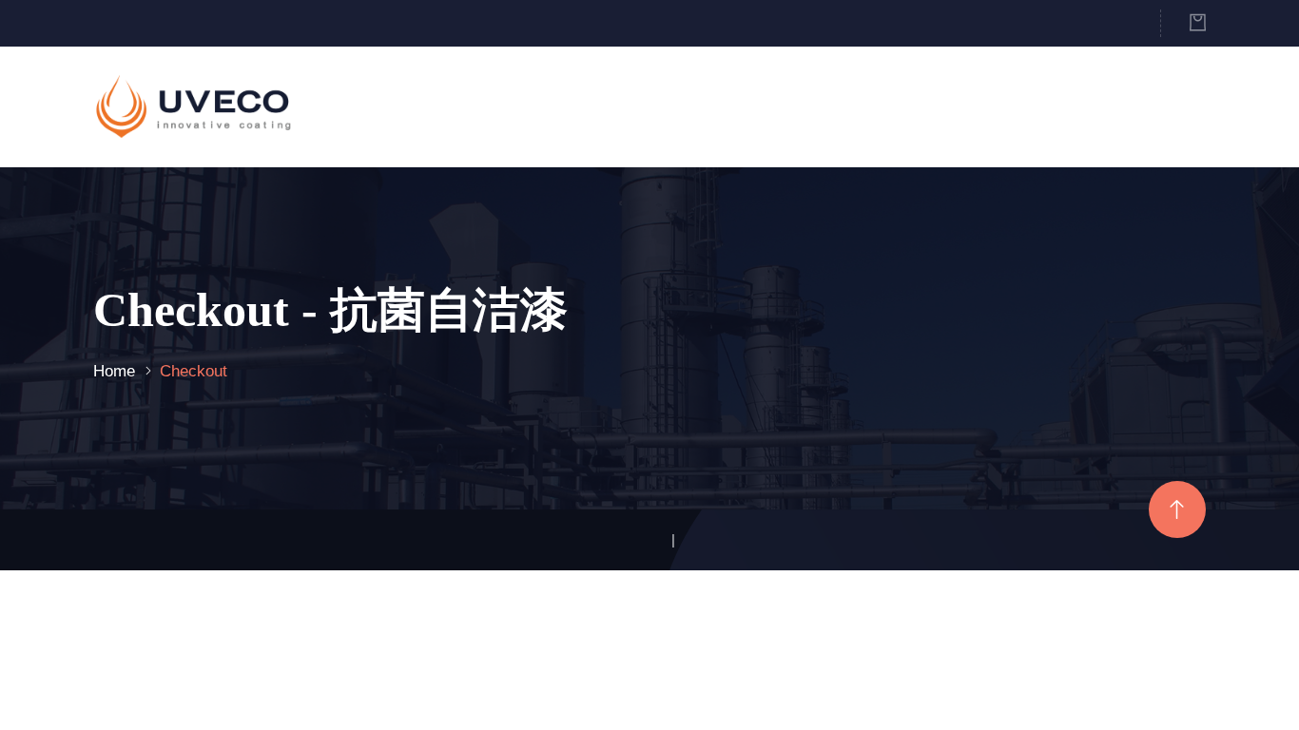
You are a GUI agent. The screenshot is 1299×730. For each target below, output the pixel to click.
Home (114, 371)
